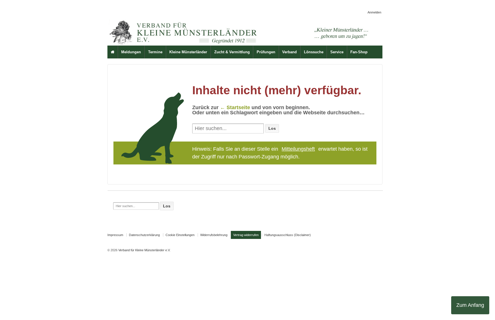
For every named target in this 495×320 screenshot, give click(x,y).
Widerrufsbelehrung (213, 235)
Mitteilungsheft (298, 149)
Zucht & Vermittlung (232, 52)
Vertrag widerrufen (246, 235)
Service (336, 52)
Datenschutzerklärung (144, 235)
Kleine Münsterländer (188, 52)
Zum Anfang (470, 305)
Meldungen (131, 52)
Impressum (115, 235)
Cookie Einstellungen (180, 235)
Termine (155, 52)
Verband (289, 52)
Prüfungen (266, 52)
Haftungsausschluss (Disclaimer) (287, 235)
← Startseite (235, 107)
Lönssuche (313, 52)
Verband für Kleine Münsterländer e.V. (143, 250)
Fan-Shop (359, 52)
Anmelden (374, 12)
